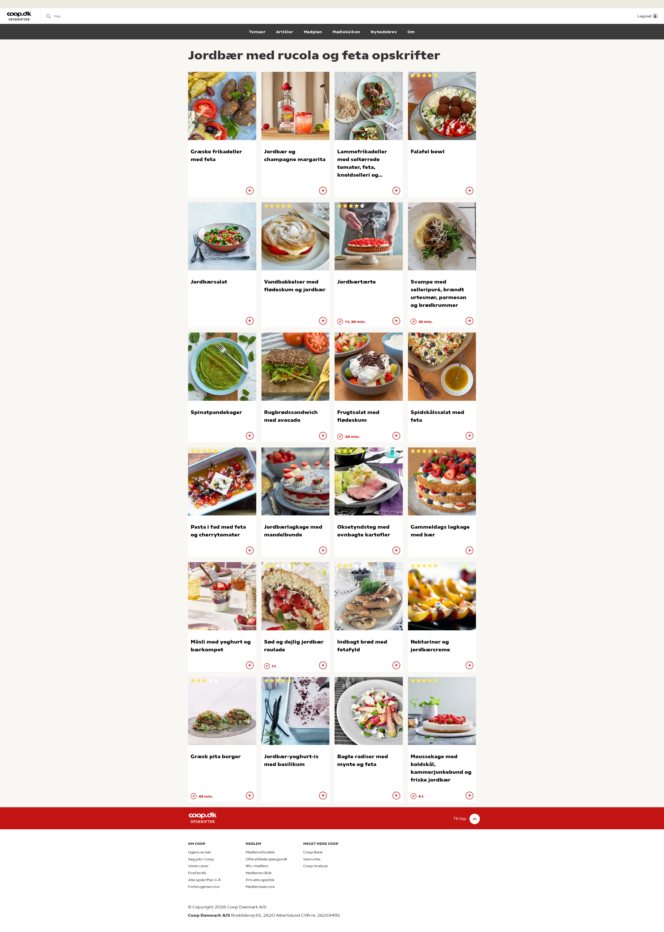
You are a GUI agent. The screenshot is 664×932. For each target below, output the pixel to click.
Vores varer (198, 866)
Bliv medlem (257, 866)
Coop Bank (313, 852)
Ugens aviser (199, 852)
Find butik (197, 873)
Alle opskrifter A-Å (204, 880)
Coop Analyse (315, 866)
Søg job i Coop (201, 859)
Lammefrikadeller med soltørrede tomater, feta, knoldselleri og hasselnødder (362, 167)
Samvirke (311, 859)
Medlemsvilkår (259, 873)
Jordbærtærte (356, 282)
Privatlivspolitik (260, 880)
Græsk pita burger (216, 757)
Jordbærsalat (209, 282)
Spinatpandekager (216, 412)
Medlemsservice (260, 887)
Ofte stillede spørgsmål (266, 859)
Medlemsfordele (260, 852)
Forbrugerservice (203, 887)
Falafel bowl (428, 152)
